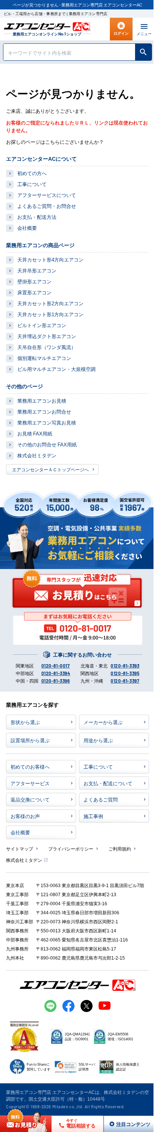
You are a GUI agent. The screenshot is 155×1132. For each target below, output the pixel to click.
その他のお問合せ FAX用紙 (47, 444)
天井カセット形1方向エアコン (50, 314)
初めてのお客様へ (30, 766)
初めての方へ (32, 173)
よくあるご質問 (101, 799)
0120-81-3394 (55, 673)
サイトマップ (19, 848)
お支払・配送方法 (36, 216)
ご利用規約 (119, 848)
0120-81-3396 (55, 680)
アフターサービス (30, 783)
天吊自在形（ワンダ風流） (46, 347)
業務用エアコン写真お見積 (46, 422)
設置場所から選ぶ (30, 740)
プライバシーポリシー (70, 848)
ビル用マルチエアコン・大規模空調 (56, 368)
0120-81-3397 (125, 680)
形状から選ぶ (25, 722)
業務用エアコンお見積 (41, 400)
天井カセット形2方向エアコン (50, 303)
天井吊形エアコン (36, 270)
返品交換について (30, 799)
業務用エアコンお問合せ (44, 411)
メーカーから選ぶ (103, 722)
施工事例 (93, 816)
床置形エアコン (34, 292)
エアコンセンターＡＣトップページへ (50, 469)
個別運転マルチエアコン (44, 357)
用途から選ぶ (98, 740)
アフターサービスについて (46, 194)
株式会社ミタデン (36, 455)
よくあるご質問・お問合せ (46, 205)
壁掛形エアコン (34, 281)
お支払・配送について (108, 783)
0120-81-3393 (125, 665)
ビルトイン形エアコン (41, 325)
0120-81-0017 (55, 665)
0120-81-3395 (125, 673)
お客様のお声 (25, 816)
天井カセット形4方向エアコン (50, 259)
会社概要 (27, 227)
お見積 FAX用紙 (34, 433)
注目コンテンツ (125, 1123)
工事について (32, 184)
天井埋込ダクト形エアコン (46, 336)
